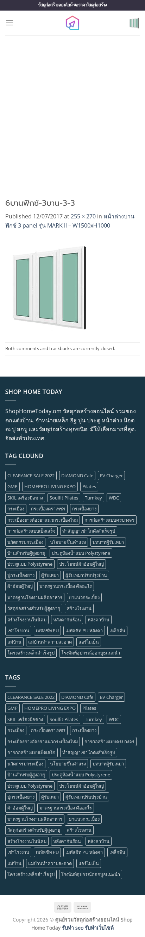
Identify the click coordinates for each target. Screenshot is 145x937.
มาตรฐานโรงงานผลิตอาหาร (34, 597)
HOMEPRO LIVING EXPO (50, 486)
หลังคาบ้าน (98, 619)
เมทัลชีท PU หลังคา (84, 630)
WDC (114, 498)
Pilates (89, 486)
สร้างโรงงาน (79, 608)
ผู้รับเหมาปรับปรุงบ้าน (86, 575)
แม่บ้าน (14, 642)
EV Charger (111, 475)
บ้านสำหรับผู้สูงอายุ (26, 553)
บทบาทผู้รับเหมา (108, 542)
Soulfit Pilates (64, 498)
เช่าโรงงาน (18, 630)
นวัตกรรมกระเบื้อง (25, 542)
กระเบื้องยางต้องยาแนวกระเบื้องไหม (42, 520)
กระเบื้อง (15, 508)
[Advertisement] (72, 111)
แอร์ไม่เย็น (88, 642)
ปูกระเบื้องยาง (20, 575)
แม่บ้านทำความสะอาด (50, 642)
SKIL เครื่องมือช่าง (25, 498)
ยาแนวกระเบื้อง (84, 597)
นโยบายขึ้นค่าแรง (68, 542)
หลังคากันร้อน (67, 619)
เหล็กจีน (117, 630)
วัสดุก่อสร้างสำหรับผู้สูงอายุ (33, 608)
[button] (9, 22)
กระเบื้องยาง (84, 508)
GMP (12, 486)
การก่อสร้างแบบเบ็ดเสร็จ (31, 531)
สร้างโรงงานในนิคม (26, 619)
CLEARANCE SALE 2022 (31, 475)
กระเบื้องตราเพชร (48, 508)
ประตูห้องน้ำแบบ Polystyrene (81, 553)
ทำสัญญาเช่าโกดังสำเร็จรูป (88, 531)
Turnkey (93, 498)
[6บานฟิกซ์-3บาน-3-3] (50, 286)
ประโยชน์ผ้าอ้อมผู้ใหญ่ (81, 564)
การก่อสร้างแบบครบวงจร (109, 520)
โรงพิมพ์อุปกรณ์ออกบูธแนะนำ (90, 653)
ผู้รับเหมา (50, 575)
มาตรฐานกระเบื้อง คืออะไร (65, 586)
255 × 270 (83, 216)
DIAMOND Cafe (77, 475)
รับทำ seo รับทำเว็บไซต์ (88, 927)
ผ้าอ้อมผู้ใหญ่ (20, 586)
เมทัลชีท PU (47, 630)
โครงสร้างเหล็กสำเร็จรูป (31, 653)
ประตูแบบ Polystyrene (29, 564)
